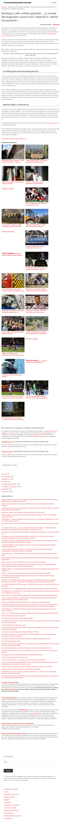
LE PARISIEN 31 (8, 818)
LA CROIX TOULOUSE (10, 807)
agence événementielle (33, 434)
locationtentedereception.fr (9, 697)
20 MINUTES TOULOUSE (11, 789)
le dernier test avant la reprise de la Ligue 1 (13, 615)
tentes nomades (45, 433)
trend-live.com (6, 441)
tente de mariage (40, 436)
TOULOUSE (4, 491)
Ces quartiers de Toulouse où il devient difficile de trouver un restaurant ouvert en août (26, 648)
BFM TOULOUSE (6, 476)
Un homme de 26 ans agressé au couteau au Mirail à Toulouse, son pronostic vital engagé (26, 666)
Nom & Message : (9, 756)
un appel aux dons (52, 123)
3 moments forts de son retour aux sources (13, 625)
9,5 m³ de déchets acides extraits (10, 641)
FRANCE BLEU (5, 479)
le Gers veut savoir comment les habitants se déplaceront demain (19, 631)
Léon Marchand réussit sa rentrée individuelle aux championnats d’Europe (22, 654)
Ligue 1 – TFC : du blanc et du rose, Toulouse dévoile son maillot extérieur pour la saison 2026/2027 (29, 613)
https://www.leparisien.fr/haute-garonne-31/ (13, 138)
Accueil (4, 7)
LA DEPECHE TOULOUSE (8, 484)
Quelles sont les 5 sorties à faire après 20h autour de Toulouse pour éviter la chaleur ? (25, 602)
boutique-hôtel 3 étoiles (35, 713)
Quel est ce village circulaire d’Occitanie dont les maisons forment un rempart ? (23, 562)
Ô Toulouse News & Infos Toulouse (17, 3)
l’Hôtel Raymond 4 (23, 710)
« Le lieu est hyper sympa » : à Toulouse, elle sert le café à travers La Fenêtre (23, 659)
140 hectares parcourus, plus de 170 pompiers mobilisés (17, 618)
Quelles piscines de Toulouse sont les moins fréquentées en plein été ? (21, 669)
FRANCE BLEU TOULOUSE (11, 794)
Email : (5, 762)
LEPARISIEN (56, 24)
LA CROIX (4, 481)
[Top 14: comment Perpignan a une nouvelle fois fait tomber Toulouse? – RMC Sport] (13, 197)
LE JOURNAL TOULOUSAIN (9, 486)
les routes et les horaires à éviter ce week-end (14, 657)
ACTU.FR (3, 474)
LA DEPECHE (7, 802)
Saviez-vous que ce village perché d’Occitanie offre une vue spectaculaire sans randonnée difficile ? (29, 595)
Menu (55, 2)
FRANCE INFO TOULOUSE (11, 810)
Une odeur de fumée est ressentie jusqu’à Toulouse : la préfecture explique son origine (25, 638)
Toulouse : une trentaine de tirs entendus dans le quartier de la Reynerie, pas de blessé (25, 573)
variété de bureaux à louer (11, 689)
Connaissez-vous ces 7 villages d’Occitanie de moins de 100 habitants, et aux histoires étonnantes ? (29, 588)
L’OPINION (6, 799)
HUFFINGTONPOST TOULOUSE (12, 815)
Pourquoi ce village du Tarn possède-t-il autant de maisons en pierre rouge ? (23, 512)
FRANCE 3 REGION (9, 797)
